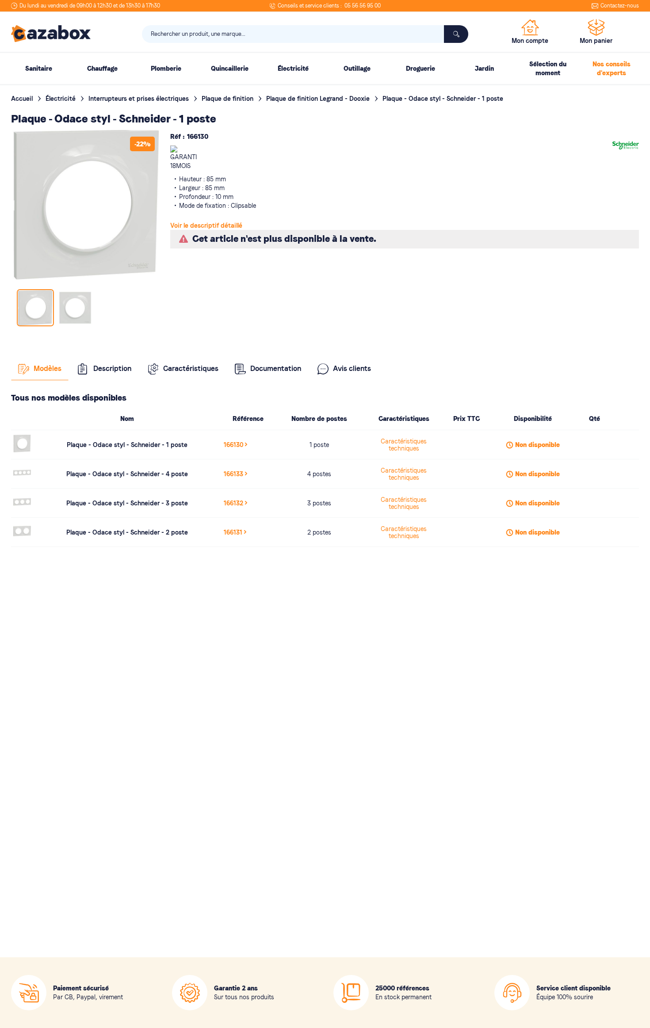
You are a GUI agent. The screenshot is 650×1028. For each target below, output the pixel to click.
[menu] (325, 68)
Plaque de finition (228, 98)
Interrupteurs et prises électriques (139, 98)
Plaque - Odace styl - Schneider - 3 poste (127, 503)
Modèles (47, 368)
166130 (233, 444)
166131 (233, 532)
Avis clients (352, 368)
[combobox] (305, 34)
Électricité (61, 98)
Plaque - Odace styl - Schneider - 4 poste (127, 474)
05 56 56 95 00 (362, 6)
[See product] (22, 450)
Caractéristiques (190, 368)
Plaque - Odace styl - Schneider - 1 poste (127, 444)
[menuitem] (38, 68)
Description (112, 368)
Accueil (22, 98)
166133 (233, 474)
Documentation (275, 368)
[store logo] (51, 33)
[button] (75, 307)
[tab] (40, 368)
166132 (233, 503)
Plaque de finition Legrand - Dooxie (318, 98)
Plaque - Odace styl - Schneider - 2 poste (127, 532)
